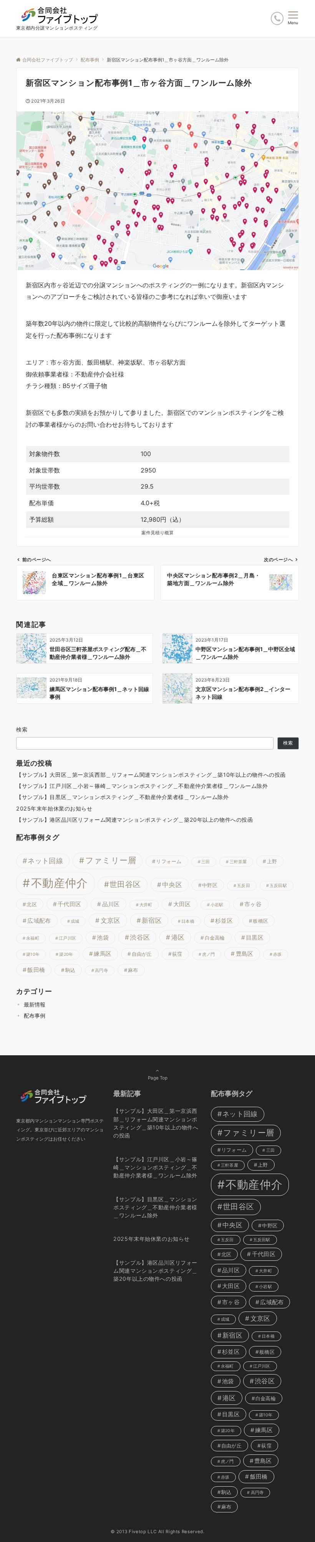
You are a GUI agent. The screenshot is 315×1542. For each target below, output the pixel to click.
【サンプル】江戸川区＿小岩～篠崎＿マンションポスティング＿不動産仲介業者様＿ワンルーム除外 (142, 786)
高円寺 (101, 970)
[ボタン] (277, 18)
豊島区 (245, 953)
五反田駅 (278, 885)
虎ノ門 (208, 954)
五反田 (243, 885)
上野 (272, 861)
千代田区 (69, 904)
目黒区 (255, 937)
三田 (205, 861)
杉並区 (224, 920)
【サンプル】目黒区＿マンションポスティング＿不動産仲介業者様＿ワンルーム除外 (122, 797)
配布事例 (34, 1015)
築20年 (66, 954)
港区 (178, 937)
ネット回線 (45, 861)
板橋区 (260, 921)
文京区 (111, 920)
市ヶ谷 (253, 904)
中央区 (172, 885)
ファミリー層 (110, 860)
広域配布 (39, 920)
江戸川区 (67, 938)
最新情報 (34, 1004)
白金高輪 (215, 938)
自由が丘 (142, 954)
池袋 (103, 937)
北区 (32, 904)
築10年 (33, 954)
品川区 (111, 904)
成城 (75, 921)
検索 (22, 729)
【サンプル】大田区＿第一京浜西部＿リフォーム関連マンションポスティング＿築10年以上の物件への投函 (151, 774)
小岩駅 (217, 904)
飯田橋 (36, 969)
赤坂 (277, 954)
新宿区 (152, 920)
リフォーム (168, 861)
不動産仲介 (59, 883)
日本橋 (187, 921)
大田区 (182, 904)
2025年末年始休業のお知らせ (54, 808)
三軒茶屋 (238, 861)
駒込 (70, 970)
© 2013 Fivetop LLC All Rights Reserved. (158, 1531)
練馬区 (102, 953)
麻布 (133, 970)
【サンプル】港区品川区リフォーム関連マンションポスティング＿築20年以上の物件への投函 (134, 819)
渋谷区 (140, 937)
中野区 (209, 885)
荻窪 (177, 954)
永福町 (32, 938)
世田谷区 (125, 884)
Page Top (157, 1078)
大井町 (146, 904)
